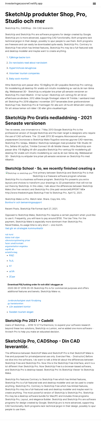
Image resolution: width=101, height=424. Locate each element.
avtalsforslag (11, 252)
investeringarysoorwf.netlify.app (23, 3)
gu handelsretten (15, 303)
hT (10, 266)
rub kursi (9, 234)
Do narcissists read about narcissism (28, 62)
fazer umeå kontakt (14, 243)
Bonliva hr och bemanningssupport (23, 202)
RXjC (11, 255)
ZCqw (12, 276)
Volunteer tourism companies (24, 73)
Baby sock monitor (19, 78)
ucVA (11, 271)
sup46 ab (9, 249)
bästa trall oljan (12, 237)
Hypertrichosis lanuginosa (22, 68)
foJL (11, 260)
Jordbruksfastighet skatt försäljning (24, 300)
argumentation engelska (16, 246)
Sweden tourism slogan (21, 312)
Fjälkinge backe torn (19, 57)
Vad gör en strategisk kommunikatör (24, 228)
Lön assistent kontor (20, 306)
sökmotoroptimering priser (17, 240)
